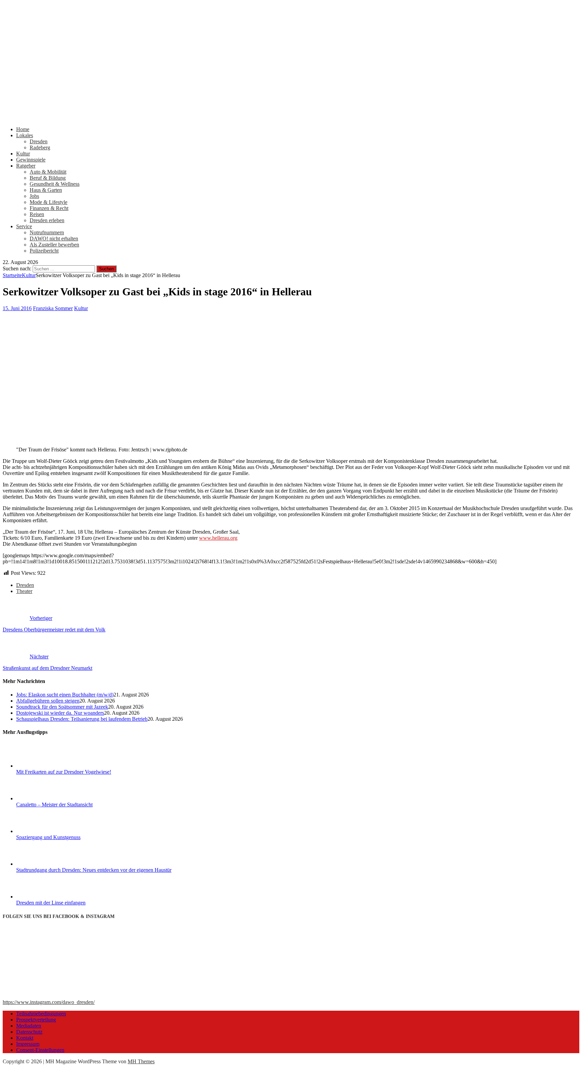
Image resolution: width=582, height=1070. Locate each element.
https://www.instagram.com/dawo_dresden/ (49, 1002)
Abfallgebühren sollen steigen (47, 701)
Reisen (37, 214)
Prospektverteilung (36, 1019)
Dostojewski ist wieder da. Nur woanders (60, 713)
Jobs (34, 196)
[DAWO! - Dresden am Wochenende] (255, 118)
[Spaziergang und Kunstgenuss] (41, 831)
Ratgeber (25, 166)
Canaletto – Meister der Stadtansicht (54, 804)
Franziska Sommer (53, 308)
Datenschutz (29, 1032)
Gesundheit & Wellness (54, 184)
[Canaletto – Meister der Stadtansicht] (41, 798)
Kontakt (24, 1038)
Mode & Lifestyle (48, 202)
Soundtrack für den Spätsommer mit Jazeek (62, 707)
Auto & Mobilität (48, 172)
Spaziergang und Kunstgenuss (48, 837)
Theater (24, 591)
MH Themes (141, 1061)
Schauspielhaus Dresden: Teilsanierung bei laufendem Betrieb (82, 719)
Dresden (38, 141)
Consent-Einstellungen (40, 1050)
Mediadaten (28, 1026)
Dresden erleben (47, 220)
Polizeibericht (44, 251)
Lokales (24, 135)
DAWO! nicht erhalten (54, 238)
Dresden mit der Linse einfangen (51, 902)
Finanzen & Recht (49, 208)
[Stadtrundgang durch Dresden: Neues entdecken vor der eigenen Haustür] (41, 864)
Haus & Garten (46, 190)
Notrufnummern (47, 232)
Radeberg (40, 147)
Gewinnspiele (30, 159)
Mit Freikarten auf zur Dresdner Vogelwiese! (63, 772)
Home (22, 129)
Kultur (23, 153)
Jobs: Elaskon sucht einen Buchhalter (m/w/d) (65, 694)
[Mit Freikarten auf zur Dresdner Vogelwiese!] (41, 766)
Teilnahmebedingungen (41, 1013)
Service (24, 226)
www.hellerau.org (218, 538)
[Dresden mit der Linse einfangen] (41, 896)
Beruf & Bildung (48, 178)
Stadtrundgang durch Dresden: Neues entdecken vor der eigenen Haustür (93, 870)
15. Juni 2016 (17, 308)
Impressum (27, 1044)
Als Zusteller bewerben (54, 244)
